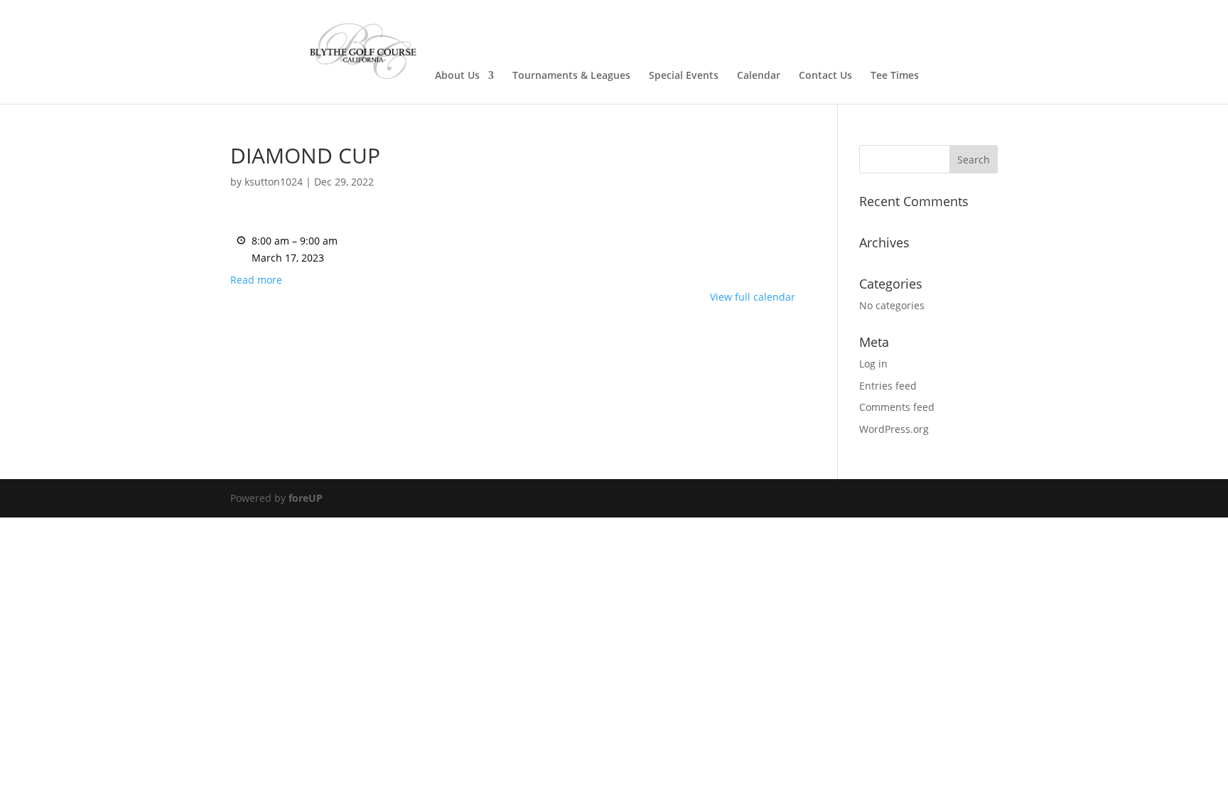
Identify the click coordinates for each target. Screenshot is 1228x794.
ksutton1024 (273, 181)
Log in (873, 363)
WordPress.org (894, 429)
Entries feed (888, 385)
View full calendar (752, 297)
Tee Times (895, 76)
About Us (457, 76)
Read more (256, 279)
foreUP (306, 498)
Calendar (758, 76)
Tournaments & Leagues (571, 76)
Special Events (683, 76)
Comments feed (897, 407)
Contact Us (825, 76)
